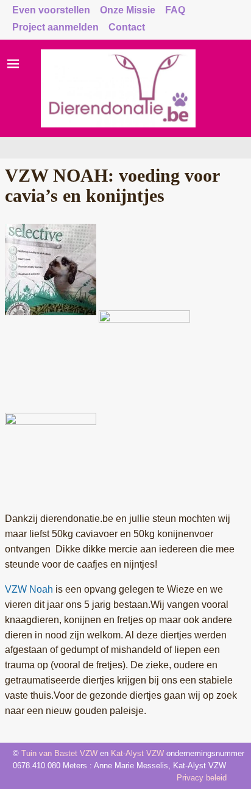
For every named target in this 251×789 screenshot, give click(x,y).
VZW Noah (29, 589)
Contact (126, 27)
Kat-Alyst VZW (137, 753)
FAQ (175, 10)
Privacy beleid (202, 777)
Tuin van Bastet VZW (59, 753)
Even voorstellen (51, 10)
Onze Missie (127, 10)
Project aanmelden (55, 27)
